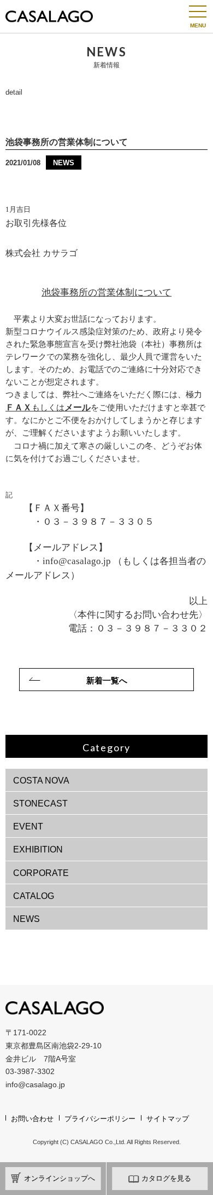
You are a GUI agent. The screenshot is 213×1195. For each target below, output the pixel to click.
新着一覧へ (106, 680)
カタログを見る (166, 1178)
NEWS (26, 919)
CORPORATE (41, 873)
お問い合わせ (32, 1119)
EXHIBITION (38, 849)
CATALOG (33, 896)
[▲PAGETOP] (185, 1167)
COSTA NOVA (41, 780)
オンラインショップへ (59, 1178)
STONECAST (40, 803)
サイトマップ (167, 1119)
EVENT (28, 826)
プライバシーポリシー (99, 1119)
